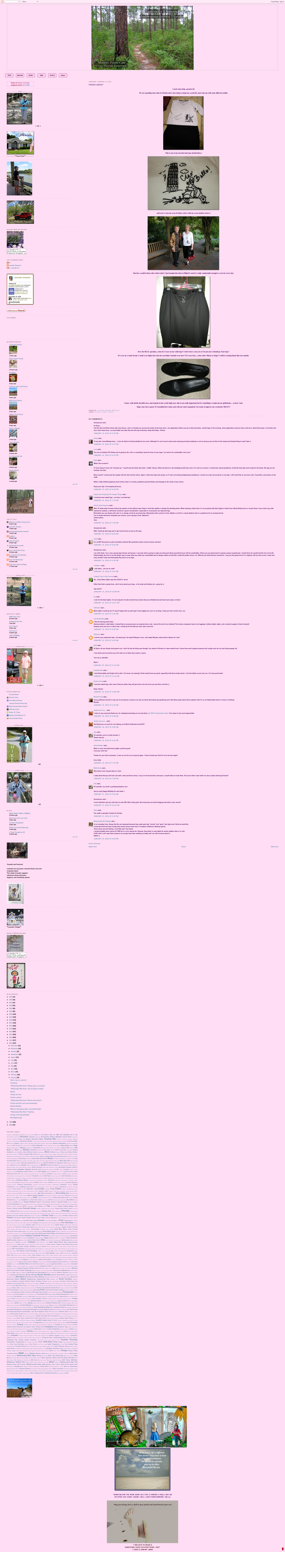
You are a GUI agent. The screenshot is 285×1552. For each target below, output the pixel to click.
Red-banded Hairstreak (71, 1307)
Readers (17, 1305)
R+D (8, 263)
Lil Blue (44, 1261)
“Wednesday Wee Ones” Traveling (22, 1112)
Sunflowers (73, 1335)
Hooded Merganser (30, 1244)
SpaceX (62, 1329)
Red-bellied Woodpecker (14, 1309)
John (61, 1253)
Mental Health (73, 1270)
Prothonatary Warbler (17, 1300)
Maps (54, 1268)
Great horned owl (19, 1231)
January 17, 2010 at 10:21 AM (106, 805)
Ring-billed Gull (59, 1314)
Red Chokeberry (15, 1307)
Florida (104, 412)
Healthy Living (16, 1240)
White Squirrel (37, 1357)
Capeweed (33, 1173)
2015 (11, 1029)
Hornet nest (43, 1244)
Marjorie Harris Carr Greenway (40, 1270)
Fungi (66, 1220)
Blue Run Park (65, 1161)
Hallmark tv (74, 1233)
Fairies (40, 1206)
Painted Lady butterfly (43, 1287)
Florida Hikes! (14, 694)
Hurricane (48, 1248)
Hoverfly (9, 1248)
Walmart (27, 1353)
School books (29, 1322)
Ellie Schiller (61, 1204)
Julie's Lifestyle (14, 428)
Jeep (47, 1253)
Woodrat (26, 1366)
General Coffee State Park (25, 1222)
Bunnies (9, 1169)
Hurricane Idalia (11, 1251)
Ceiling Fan (74, 1176)
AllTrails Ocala (14, 709)
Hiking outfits (73, 1240)
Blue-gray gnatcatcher (28, 1163)
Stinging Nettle (45, 1333)
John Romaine (68, 1253)
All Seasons (45, 1137)
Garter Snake (10, 1222)
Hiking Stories (11, 1242)
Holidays (32, 1242)
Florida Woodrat (58, 1215)
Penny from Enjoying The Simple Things (108, 494)
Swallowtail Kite (12, 1340)
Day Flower (34, 1193)
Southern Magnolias (53, 1329)
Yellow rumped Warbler (17, 1370)
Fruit (57, 1220)
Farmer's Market (12, 1208)
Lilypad (54, 1261)
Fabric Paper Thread (16, 359)
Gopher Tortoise (67, 1227)
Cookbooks (10, 1186)
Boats (8, 1165)
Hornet (37, 1244)
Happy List (48, 1238)
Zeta (58, 1373)
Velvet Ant (19, 1350)
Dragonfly (24, 1199)
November (14, 1048)
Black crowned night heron (28, 1154)
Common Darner (11, 1184)
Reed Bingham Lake (27, 1311)
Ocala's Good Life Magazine (32, 1283)
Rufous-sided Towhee (67, 1318)
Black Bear (10, 1154)
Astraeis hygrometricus (49, 1145)
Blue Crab (65, 1158)
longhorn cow (16, 1266)
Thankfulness (11, 1342)
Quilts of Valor (23, 1303)
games (70, 1220)
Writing (27, 1368)
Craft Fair (29, 1189)
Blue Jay (21, 1160)
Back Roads (65, 1145)
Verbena (24, 1350)
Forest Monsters (51, 1217)
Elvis (67, 1204)
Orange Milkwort (58, 1285)
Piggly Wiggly (52, 1294)
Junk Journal (36, 1255)
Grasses (28, 1229)
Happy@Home (14, 470)
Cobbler (41, 1182)
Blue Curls (71, 1158)
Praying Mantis (52, 1298)
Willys (27, 1362)
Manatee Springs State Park (32, 1268)
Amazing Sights (37, 1139)
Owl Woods (22, 1287)
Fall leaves (54, 1206)
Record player (36, 1305)
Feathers (43, 1208)
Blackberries (62, 1156)
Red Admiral (55, 1305)
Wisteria (57, 1362)
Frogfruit (49, 1220)
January (14, 1077)
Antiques (21, 1143)
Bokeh (29, 1165)
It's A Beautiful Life (15, 456)
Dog (14, 1197)
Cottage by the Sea (15, 621)
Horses (15, 1246)
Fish (17, 1211)
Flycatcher (17, 1217)
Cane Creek (59, 1171)
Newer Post (93, 847)
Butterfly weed (36, 1169)
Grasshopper (35, 1229)
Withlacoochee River (34, 1364)
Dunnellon (70, 1200)
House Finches (67, 1246)
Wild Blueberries (19, 1360)
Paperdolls (36, 1290)
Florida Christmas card (26, 1213)
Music (17, 1279)
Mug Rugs (53, 1277)
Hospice (20, 1246)
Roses (19, 1318)
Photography (68, 1292)
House (44, 1246)
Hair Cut (68, 1233)
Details (25, 1195)
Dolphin (40, 1197)
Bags (75, 1145)
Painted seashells (64, 1287)
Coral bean (30, 1186)
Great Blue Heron (60, 1229)
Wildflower (74, 1360)
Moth (58, 1274)
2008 (11, 1125)
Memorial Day (57, 1270)
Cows (14, 1189)
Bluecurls (74, 1163)
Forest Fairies (41, 1217)
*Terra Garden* (14, 442)
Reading (23, 1305)
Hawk (68, 1238)
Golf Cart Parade (20, 1227)
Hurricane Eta (65, 1248)
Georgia (35, 1222)
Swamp (21, 1340)
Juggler (29, 1255)
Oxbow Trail (29, 1287)
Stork (52, 1333)
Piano (75, 1292)
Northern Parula (65, 1281)
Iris (40, 1253)
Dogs (17, 1197)
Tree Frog (61, 1344)
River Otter (18, 1316)
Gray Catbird (50, 1229)
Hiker (52, 1240)
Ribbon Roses (42, 1314)
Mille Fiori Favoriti (15, 400)
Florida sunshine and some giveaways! (23, 1103)
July (12, 1060)
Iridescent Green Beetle (32, 1253)
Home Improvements (70, 1242)
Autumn (58, 1145)
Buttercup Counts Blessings (18, 827)
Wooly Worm (44, 1366)
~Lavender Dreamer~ (14, 265)
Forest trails (69, 1217)
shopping (49, 1327)
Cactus (57, 1169)
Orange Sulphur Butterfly (70, 1285)
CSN (28, 1191)
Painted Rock (55, 1287)
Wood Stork (73, 1364)
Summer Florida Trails (34, 1335)
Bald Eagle (36, 1147)
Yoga (24, 1373)
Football (28, 1217)
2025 (11, 1000)
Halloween (9, 1235)
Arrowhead (10, 1145)
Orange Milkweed (49, 1285)
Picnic (25, 1294)
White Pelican (29, 1357)
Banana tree (53, 1147)
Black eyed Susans (42, 1154)
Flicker (53, 1211)
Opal (37, 1285)
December (14, 1046)
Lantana (53, 1259)
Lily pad (49, 1261)
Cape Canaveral (25, 1173)
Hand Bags (73, 1235)
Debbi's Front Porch (16, 414)
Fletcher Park (46, 1211)
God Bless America (41, 1225)
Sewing (20, 1324)
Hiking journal (65, 1240)
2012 (11, 1037)
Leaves (16, 1261)
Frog (46, 1220)
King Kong (64, 1257)
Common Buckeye (71, 1182)
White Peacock (21, 1357)
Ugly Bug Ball (34, 1348)
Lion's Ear (15, 1264)
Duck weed (45, 1199)
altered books (67, 1137)
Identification (62, 1251)
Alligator (52, 1137)
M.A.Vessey (61, 1266)
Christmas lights (72, 1180)
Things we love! (15, 1094)
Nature (23, 1279)
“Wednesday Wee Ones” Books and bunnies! (25, 1100)
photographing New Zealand (19, 531)
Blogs (50, 1158)
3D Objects (45, 1134)
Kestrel (32, 1257)
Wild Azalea (10, 1360)
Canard (49, 1171)
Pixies (68, 1296)
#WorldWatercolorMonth (18, 1134)
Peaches (70, 1290)
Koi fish (30, 1259)
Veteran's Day (40, 1350)
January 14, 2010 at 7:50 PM (106, 523)
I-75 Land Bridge (45, 1251)
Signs (66, 1327)
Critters (58, 1189)
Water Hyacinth (50, 1353)
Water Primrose (65, 1353)
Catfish (41, 1176)
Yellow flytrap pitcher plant (44, 1368)
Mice (14, 1272)
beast (21, 1150)
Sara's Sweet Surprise (101, 505)
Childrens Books (22, 1180)
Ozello (34, 1287)
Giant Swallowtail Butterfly (53, 1222)
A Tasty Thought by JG (17, 832)
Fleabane (39, 1211)
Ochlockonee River (50, 1283)
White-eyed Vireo (58, 1357)
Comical (63, 1182)
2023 (11, 1005)
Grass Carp (21, 1229)
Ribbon (36, 1314)
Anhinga (16, 1143)
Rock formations (53, 1316)
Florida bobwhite (14, 1213)
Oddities (75, 1283)
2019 (11, 1017)
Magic (75, 1266)
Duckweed (55, 1199)
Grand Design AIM (12, 1229)
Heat (25, 1240)
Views (54, 1350)
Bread (66, 1165)
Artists (33, 1145)
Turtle (8, 1348)
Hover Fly (74, 1246)
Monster (59, 1272)
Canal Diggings (42, 1171)
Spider (71, 1329)
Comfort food (56, 1182)
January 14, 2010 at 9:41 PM (106, 571)
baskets (72, 1147)
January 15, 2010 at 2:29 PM (106, 705)
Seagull (68, 1322)
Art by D (18, 1145)
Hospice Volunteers (30, 1246)
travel (49, 1344)
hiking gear (58, 1240)
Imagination (70, 1251)
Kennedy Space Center (24, 1257)
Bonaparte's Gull (36, 1165)
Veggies (14, 1350)
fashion (98, 412)
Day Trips (41, 1193)
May (12, 1066)
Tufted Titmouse (59, 1346)
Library (35, 1262)
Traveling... (14, 1083)
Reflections (55, 1311)
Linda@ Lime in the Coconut (104, 576)
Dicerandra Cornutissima (57, 1195)
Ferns (8, 1211)
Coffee (45, 1182)
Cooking (22, 1187)
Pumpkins (38, 1300)
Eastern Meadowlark (13, 1204)
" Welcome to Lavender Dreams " (142, 8)
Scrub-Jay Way (61, 1322)
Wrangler (9, 1368)
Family (60, 1206)
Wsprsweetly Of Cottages (102, 821)
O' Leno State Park (18, 1283)
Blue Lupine (33, 1160)
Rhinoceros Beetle (29, 1314)
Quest (69, 1300)
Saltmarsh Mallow (30, 1320)
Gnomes (28, 1225)
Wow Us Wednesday (70, 1366)
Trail (39, 1344)
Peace (66, 1290)
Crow (20, 1191)
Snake (31, 1329)
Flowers (10, 1218)
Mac (66, 1266)
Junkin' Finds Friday (47, 1255)
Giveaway (69, 1223)
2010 (11, 1043)
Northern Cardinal (18, 1281)
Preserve (69, 1298)
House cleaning (51, 1246)
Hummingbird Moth (29, 1248)
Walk (21, 1353)
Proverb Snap (27, 1300)
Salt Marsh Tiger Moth (19, 1320)
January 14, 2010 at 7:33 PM (106, 500)
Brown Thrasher (37, 1167)
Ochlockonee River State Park (64, 1283)
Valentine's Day (58, 1348)
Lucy (95, 449)
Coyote (18, 1189)
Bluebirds (69, 1163)
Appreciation (49, 1143)
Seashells (74, 1322)
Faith (44, 1206)
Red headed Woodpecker (27, 1307)
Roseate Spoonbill (72, 1316)
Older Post (274, 847)
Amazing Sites (50, 1139)
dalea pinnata (69, 1191)
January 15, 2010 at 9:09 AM (106, 640)
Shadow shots (28, 1324)
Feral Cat (74, 1208)
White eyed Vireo (68, 1355)
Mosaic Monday (31, 1275)
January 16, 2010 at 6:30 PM (106, 740)
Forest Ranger (62, 1217)
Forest (34, 1217)
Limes (68, 1261)
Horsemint (9, 1246)
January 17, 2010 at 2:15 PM (106, 816)
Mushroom (74, 1277)
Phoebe (45, 1292)
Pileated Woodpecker (63, 1294)
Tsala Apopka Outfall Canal (46, 1346)
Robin (45, 1316)
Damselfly (15, 1193)
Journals (24, 1255)
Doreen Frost (98, 681)
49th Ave (52, 1134)
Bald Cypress (29, 1147)
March (13, 1072)
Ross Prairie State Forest (38, 1318)
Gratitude (42, 1229)
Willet (23, 1362)
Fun (61, 1220)
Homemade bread (12, 1244)
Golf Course (30, 1227)
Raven (13, 1305)
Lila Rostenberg (99, 619)
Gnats (11, 1225)
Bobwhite (24, 1165)
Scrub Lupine (52, 1322)
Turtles (13, 1348)
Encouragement (73, 1204)
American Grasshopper (13, 1141)
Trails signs (43, 1344)
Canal (34, 1171)
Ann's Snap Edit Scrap (17, 550)
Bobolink (17, 1165)
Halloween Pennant (19, 1235)
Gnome (15, 1225)
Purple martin (54, 1300)
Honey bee (20, 1244)
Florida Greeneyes (45, 1213)
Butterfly (28, 1169)
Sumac (9, 1335)
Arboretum (62, 1143)
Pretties (74, 1298)
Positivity (22, 1298)
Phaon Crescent (26, 1292)
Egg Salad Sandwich (49, 1204)
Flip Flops (58, 1211)
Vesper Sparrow (31, 1350)
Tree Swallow (69, 1344)
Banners (59, 1147)
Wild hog (34, 1360)
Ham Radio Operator (54, 1235)
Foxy (21, 1220)
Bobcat (12, 1165)
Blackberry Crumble (71, 1156)
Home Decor (58, 1242)
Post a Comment (94, 843)
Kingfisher (70, 1257)
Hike (43, 1240)
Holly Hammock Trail (42, 1242)
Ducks (50, 1199)
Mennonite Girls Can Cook (18, 818)
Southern (44, 1329)
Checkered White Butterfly (45, 1178)
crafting (36, 1189)
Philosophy (35, 1292)
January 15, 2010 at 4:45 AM (106, 614)
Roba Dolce (32, 1316)
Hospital (39, 1246)
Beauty (12, 1091)
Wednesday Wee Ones (26, 1355)
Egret (56, 1204)
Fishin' (27, 1211)
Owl (18, 1287)
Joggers (57, 1253)
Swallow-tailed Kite (59, 1337)
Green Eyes (19, 1233)
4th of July (73, 1134)
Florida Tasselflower (36, 1215)
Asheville (39, 1145)
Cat (26, 1176)
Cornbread (69, 1186)
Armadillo (74, 1143)
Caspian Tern (21, 1176)
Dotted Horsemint (59, 1197)
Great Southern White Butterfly (33, 1231)
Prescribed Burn (61, 1298)
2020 (11, 1014)
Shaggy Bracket (36, 1324)
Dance (20, 1193)
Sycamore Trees (42, 1340)
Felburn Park (59, 1208)
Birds (47, 1152)
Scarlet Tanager (16, 1322)
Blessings (22, 1158)
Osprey (14, 1287)
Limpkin (9, 1264)
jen (95, 597)
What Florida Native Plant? (18, 706)
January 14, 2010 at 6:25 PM (106, 455)
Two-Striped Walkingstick (22, 1348)
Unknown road (42, 1348)
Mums (68, 1277)
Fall (48, 1206)
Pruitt (33, 1301)
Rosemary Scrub (11, 1318)
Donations (45, 1197)
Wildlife (18, 1362)
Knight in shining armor (15, 1259)
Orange (41, 1285)
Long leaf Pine (66, 1264)
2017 (11, 1023)
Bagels (72, 1145)
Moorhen (13, 1274)
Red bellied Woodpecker (67, 1305)
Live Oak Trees (34, 1264)
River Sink (26, 1316)
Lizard (42, 1264)
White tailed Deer (46, 1357)
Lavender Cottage (67, 1259)
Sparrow (67, 1329)
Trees (75, 1344)
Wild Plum (49, 1360)
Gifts (62, 1223)
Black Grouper (53, 1154)
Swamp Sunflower (30, 1340)
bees (48, 1150)
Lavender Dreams (15, 527)
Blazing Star (15, 1158)
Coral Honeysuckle (39, 1186)
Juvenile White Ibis (12, 1257)
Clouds (36, 1182)
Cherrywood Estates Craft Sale (61, 1178)
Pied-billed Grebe (42, 1294)
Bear (13, 1150)
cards (64, 1173)
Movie (37, 1277)
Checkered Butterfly (32, 1178)
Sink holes (72, 1327)
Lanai (40, 1259)
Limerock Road (62, 1261)
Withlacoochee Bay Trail (68, 1362)
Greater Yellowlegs (61, 1231)
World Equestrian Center (56, 1366)
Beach (9, 1150)
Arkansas (69, 1143)
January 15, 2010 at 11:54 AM (106, 676)
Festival (13, 1211)
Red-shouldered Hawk (46, 1309)
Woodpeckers (18, 1366)
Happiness (31, 1238)
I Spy (39, 1251)
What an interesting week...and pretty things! (25, 1109)
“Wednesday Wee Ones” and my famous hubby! (27, 1089)
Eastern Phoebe (24, 1204)
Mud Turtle (47, 1277)
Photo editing (52, 1292)
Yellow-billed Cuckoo (59, 1370)
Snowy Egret (38, 1329)
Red (50, 1305)
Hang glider (16, 1238)
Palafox (72, 1287)
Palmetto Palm (23, 1290)
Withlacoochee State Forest (51, 1364)
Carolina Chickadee (71, 1173)
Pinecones (25, 1296)
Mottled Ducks (73, 1274)
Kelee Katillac (98, 745)
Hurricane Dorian (56, 1248)
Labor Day (35, 1259)
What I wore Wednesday (55, 1355)
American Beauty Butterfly (69, 1139)
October (14, 1051)
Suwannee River (47, 1337)
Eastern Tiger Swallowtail (36, 1204)
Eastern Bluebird (30, 1202)
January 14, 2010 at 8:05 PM (106, 534)
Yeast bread (33, 1368)
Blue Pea (39, 1160)
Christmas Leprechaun (61, 1180)
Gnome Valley (21, 1225)
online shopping (31, 1285)
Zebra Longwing (35, 1373)
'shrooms (9, 1134)
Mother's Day (65, 1274)
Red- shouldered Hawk (57, 1307)
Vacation (49, 1348)
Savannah (70, 1320)
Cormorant (62, 1186)
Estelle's (12, 536)
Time (8, 1344)
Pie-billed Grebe (32, 1294)
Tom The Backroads (16, 560)
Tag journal (52, 1340)
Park (42, 1290)
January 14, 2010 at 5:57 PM (106, 444)
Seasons (9, 1324)
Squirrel (65, 1331)
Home (184, 847)
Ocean (42, 1283)
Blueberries (39, 1163)
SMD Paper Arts (14, 617)
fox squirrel (16, 1220)
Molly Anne (98, 768)
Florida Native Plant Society (59, 1213)
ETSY (25, 1206)
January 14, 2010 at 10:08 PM (106, 592)
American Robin (62, 1141)
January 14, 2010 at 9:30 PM (106, 560)
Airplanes (32, 1137)
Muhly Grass (59, 1277)
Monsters (66, 1272)
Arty (95, 732)
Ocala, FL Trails (14, 712)
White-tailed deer (69, 1357)
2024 (11, 1002)
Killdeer (44, 1257)
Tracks (35, 1344)
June (13, 1063)
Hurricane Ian (73, 1248)
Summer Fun (44, 1335)
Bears (17, 1150)
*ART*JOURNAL (14, 635)
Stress (67, 1333)
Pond (17, 1298)
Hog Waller (24, 1242)
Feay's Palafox (50, 1208)
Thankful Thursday (69, 1340)
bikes (25, 1152)
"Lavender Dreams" (15, 345)
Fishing (31, 1211)
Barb (95, 645)
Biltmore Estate (32, 1152)
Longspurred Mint (45, 1266)
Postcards (28, 1298)
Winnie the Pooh (43, 1362)
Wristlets (22, 1368)
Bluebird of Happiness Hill (57, 1163)
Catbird (29, 1176)
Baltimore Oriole (45, 1147)
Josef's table (17, 1255)
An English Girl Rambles (17, 555)
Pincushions (10, 1296)
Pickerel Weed (11, 1294)
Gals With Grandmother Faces (157, 713)
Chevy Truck (74, 1178)
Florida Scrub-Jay (24, 1215)
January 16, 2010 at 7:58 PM (106, 778)
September (15, 1054)
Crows (24, 1191)
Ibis (52, 1251)
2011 (11, 1040)
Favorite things (29, 1208)
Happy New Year (56, 1238)
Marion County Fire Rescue (63, 1268)
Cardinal (49, 1173)
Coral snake (48, 1186)
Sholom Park (40, 1327)
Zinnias (62, 1373)
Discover (68, 1195)
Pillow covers (73, 1294)
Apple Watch (37, 1143)
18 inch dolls (30, 1134)
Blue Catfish (59, 1158)
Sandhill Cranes (41, 1320)
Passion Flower (53, 1290)
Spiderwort (12, 1331)
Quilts (17, 1303)
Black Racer (60, 1154)
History (18, 1242)
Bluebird (45, 1163)
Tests (58, 1340)
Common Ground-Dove (24, 1184)
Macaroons (71, 1266)
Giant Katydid (42, 1222)
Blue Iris (16, 1160)
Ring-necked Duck (69, 1314)
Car (37, 1173)
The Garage (28, 1342)
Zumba (66, 1373)
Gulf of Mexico (60, 1233)
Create (52, 1189)
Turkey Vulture (73, 1346)
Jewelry (52, 1253)
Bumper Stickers (71, 1167)
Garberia (75, 1220)
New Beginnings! (16, 1118)
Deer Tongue (19, 1195)
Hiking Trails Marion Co (17, 715)
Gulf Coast (42, 1233)
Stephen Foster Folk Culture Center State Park (28, 1333)
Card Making (42, 1173)
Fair (36, 1206)
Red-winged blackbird (14, 1311)
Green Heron (27, 1233)
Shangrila (65, 1324)
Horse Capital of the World (60, 1244)
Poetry (13, 1298)
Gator (16, 1222)
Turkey (67, 1346)
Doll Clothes (23, 1197)
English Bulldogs (17, 1206)
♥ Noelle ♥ (97, 565)
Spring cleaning (37, 1331)
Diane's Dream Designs (35, 1195)
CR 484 (24, 1189)
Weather (9, 1355)
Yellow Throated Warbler (31, 1370)
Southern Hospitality (16, 823)
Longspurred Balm (34, 1266)
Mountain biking (11, 1277)
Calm (61, 1169)
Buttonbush (45, 1169)
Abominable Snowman (13, 1137)
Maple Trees (48, 1268)
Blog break (29, 1158)
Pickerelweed (19, 1294)
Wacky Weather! (15, 1106)
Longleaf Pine (24, 1266)
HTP (13, 1249)
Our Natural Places (15, 700)
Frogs (54, 1220)
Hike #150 (48, 1240)
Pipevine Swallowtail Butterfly (51, 1296)
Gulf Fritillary (51, 1233)
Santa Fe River (52, 1320)
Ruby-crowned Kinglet (53, 1318)
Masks (51, 1270)
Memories (66, 1270)
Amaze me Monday (24, 1139)
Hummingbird (19, 1248)
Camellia (66, 1169)
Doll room (29, 1197)
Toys (30, 1344)
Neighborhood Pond (43, 1279)
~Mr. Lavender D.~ (13, 268)
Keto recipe (39, 1257)
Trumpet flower (34, 1346)
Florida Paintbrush (72, 1213)
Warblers (38, 1353)
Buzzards (51, 1169)
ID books (56, 1251)
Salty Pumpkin (14, 541)
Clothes (31, 1182)
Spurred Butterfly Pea (57, 1331)
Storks (56, 1333)
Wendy (39, 1355)
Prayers (44, 1298)
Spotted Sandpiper (21, 1331)
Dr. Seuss (18, 1199)
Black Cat (16, 1154)
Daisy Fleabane (61, 1191)
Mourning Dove (30, 1277)
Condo (75, 1184)
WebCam (14, 1355)
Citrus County (10, 1182)
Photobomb (59, 1292)
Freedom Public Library (30, 1220)
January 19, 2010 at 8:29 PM (106, 839)
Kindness (49, 1257)
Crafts (41, 1189)
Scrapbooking (37, 1322)
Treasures (55, 1344)
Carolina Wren (10, 1176)
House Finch (59, 1246)
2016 (11, 1026)
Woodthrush (36, 1366)
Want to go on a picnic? (18, 1080)
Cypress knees (34, 1191)
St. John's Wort (73, 1331)
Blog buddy (35, 1158)
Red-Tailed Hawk (72, 1309)
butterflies (20, 1169)
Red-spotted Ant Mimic (60, 1309)
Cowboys (9, 1189)
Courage (75, 1186)
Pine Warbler (18, 1296)
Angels (11, 1143)
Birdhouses (41, 1152)
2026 (11, 997)
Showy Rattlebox (58, 1327)
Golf (13, 1227)
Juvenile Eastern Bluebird (70, 1255)
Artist (29, 1145)
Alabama (38, 1137)
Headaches (73, 1238)
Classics (17, 1182)
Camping (19, 1171)
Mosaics (54, 1274)
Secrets (14, 1324)
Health (9, 1240)
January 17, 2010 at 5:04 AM (106, 794)
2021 (11, 1011)
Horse (49, 1244)
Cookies (17, 1186)
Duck (29, 1199)
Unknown (97, 608)
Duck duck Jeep (36, 1199)
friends (111, 412)
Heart (22, 1240)
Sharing (70, 1324)
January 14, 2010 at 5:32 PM (106, 433)
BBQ (75, 1147)
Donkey (51, 1197)
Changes (24, 1178)
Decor (53, 1193)
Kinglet (75, 1257)
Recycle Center (44, 1305)
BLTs (54, 1158)
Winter (51, 1362)
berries (20, 1152)
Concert (70, 1184)
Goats (33, 1225)
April (13, 1069)
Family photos (68, 1206)
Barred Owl (65, 1147)
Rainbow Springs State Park (69, 1303)
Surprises (39, 1337)
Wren (17, 1368)
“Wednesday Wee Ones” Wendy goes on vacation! (27, 1086)
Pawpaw (61, 1290)
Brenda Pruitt (98, 697)
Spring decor (46, 1331)
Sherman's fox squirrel (23, 1327)
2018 (11, 1020)
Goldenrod (74, 1225)
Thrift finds (47, 1342)
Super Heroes (24, 1337)
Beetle (52, 1150)
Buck (44, 1167)
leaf (12, 1261)
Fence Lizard (68, 1208)
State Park (10, 1333)
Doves (71, 1197)
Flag (35, 1211)
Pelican (75, 1290)
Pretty (9, 1300)
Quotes (30, 1303)
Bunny (15, 1169)
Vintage (64, 1350)
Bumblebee (62, 1167)
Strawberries (61, 1333)
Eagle (16, 1202)
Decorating (60, 1193)
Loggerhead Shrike (56, 1264)
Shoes (34, 1327)
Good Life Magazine (55, 1227)
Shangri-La (58, 1324)
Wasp (43, 1353)
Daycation (48, 1193)
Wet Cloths (45, 1355)
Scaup (23, 1322)
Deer (67, 1193)
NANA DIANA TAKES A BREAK (19, 813)
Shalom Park (51, 1324)
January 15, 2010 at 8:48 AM (106, 629)
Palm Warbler (14, 1290)
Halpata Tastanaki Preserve (37, 1236)
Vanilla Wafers (67, 1348)
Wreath (14, 1368)
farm (75, 1206)
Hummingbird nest (40, 1248)
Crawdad (47, 1189)
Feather (39, 1208)
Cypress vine (52, 1191)
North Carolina (65, 1279)
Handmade (10, 1238)
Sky (24, 1329)
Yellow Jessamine (57, 1368)
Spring (30, 1331)
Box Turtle (61, 1165)
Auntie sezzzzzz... (100, 710)
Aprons (55, 1143)
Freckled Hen (98, 670)
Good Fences (46, 1227)
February (14, 1074)
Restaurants (14, 1314)
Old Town (9, 1285)
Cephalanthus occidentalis (14, 1178)
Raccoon (39, 1303)
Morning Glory (21, 1274)
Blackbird (9, 1158)
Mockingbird (42, 1272)
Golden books (59, 1225)
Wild (76, 1357)
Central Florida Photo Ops (18, 703)
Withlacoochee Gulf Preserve (16, 1364)
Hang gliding (24, 1238)
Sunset (9, 1337)
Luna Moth (54, 1266)
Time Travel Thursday (17, 1344)
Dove (67, 1197)
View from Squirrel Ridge (18, 564)
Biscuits (58, 1152)
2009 (11, 1122)
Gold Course (50, 1225)
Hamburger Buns (65, 1235)
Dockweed (9, 1197)
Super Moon (32, 1337)
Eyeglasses (30, 1206)
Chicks (14, 1180)
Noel (57, 1279)
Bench (15, 1152)
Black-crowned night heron (48, 1156)
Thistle (40, 1342)
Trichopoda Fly (11, 1346)
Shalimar (44, 1324)
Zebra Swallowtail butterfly (48, 1373)
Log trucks (47, 1264)
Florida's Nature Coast (70, 1215)
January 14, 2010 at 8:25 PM (106, 545)
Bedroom (40, 1150)
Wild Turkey (66, 1360)
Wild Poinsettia (57, 1360)
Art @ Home (13, 626)
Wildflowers (11, 1362)
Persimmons (16, 1292)
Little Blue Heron (24, 1264)
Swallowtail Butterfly (71, 1337)
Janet (95, 539)
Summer (14, 1335)
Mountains (20, 1277)
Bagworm (9, 1147)
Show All (75, 484)
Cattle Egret (47, 1176)
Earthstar (20, 1202)
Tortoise (26, 1344)
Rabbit (35, 1303)
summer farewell (23, 1335)
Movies (41, 1277)
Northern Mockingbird (54, 1281)
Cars (16, 1176)
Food (23, 1218)
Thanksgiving (20, 1342)
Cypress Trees (43, 1191)
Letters (30, 1261)
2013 (11, 1034)
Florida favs (36, 1213)
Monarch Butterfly (51, 1272)
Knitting (24, 1259)
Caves (52, 1176)
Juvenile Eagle (58, 1255)
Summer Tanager (54, 1335)
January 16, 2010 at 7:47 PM (106, 763)
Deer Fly (72, 1193)
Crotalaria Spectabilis (13, 1191)
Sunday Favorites (65, 1335)
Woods (31, 1366)
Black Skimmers (69, 1154)
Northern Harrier (41, 1281)
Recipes (29, 1305)
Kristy (96, 438)
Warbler (32, 1353)
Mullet (65, 1277)
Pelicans (9, 1292)
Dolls (35, 1197)
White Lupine (12, 1357)
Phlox (41, 1292)
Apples (43, 1143)
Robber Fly (39, 1316)
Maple (43, 1268)
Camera (71, 1169)
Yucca (28, 1373)
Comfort (50, 1182)
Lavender (59, 1259)
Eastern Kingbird (72, 1202)
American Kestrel (26, 1141)
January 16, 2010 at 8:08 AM (106, 716)
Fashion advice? (16, 1097)
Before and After (60, 1150)
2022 (11, 1008)
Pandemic (30, 1290)
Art (14, 1145)
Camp (75, 1169)
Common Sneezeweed (39, 1184)
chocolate (31, 1180)
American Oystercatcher (39, 1141)
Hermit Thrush (31, 1240)
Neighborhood (31, 1279)
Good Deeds (38, 1227)
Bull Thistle (55, 1167)
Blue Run (57, 1160)
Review (21, 1314)
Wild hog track (41, 1360)
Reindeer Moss (63, 1311)
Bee (45, 1150)
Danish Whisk (27, 1193)
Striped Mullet (73, 1333)
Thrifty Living (57, 1342)
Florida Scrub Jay (12, 1215)
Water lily (57, 1353)
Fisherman (22, 1211)
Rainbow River (56, 1303)
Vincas (59, 1350)
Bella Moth (70, 1150)
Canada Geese (28, 1171)
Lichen (40, 1261)
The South (35, 1342)
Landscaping (47, 1259)
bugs (50, 1167)
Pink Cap (31, 1296)
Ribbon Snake (51, 1314)
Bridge (70, 1165)
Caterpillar (35, 1176)
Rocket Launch (63, 1316)
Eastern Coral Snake (43, 1202)
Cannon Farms (68, 1171)
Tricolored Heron (20, 1346)
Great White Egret (49, 1231)
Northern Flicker (30, 1281)
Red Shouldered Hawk (42, 1307)
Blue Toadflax (17, 1163)
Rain (44, 1303)
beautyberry (34, 1150)
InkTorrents (13, 631)
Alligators (59, 1137)
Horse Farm (73, 1244)
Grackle (74, 1227)
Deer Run (12, 1195)
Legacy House (22, 1261)
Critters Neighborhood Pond (69, 1189)
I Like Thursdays (31, 1251)
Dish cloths (74, 1195)
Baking (22, 1148)
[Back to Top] (282, 1549)
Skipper (20, 1329)
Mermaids (9, 1272)
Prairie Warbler (37, 1298)
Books (44, 1165)
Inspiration (23, 1253)
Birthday (52, 1152)
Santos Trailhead (62, 1320)
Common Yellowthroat (53, 1184)
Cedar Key (58, 1176)
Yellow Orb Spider (69, 1368)
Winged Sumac (34, 1362)
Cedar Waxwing (66, 1176)
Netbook (52, 1279)
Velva (95, 810)
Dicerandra (47, 1195)
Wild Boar (27, 1360)
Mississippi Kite (32, 1272)
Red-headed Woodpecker (31, 1309)
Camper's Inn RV (11, 1171)
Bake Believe (16, 1147)
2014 (11, 1031)
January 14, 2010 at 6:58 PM (106, 489)
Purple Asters (46, 1300)
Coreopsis (55, 1186)
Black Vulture (22, 1156)
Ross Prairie (25, 1318)
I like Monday (20, 1251)
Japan (43, 1253)
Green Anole (70, 1231)
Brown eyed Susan (17, 1167)
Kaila (95, 460)
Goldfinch (9, 1227)
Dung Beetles (62, 1199)
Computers (63, 1184)
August (13, 1057)
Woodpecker (10, 1366)
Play (72, 1296)
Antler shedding (29, 1143)
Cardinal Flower (57, 1173)
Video (51, 1350)
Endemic (9, 1206)
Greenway (35, 1233)
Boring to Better (52, 1165)
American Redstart (52, 1141)
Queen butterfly (63, 1300)
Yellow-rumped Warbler (16, 1373)
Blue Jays (27, 1160)
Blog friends (43, 1158)
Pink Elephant (38, 1296)
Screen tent (45, 1322)
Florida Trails (13, 697)
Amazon (59, 1139)
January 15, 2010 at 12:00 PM (106, 692)
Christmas (51, 1180)
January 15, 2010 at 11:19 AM (106, 665)
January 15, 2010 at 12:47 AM (106, 603)
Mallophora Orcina (12, 1268)
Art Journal (24, 1145)
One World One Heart (19, 1285)
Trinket (28, 1346)
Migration (18, 1272)
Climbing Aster (25, 1182)
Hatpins (64, 1238)
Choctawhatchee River (41, 1180)
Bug (47, 1167)
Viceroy (46, 1350)
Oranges (9, 1287)
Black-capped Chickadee (33, 1156)
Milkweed (24, 1272)
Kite (8, 1259)
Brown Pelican (27, 1167)
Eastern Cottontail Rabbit (59, 1202)
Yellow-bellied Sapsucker (46, 1370)
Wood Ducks (65, 1364)
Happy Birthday (39, 1238)
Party (46, 1290)
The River (12, 372)
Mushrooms (10, 1279)
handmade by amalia (16, 545)
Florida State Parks (15, 718)
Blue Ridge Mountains (48, 1160)
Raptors (9, 1305)
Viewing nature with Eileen (18, 386)
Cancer (53, 1171)
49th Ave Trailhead (62, 1135)
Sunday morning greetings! (19, 1115)
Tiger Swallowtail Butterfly (70, 1342)
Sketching (15, 1329)
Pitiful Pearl (63, 1296)
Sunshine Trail (16, 1337)
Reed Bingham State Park (43, 1311)
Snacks (27, 1329)
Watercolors (73, 1353)
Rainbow (48, 1303)
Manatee (20, 1268)
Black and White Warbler (69, 1152)
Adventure (23, 1137)
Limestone (74, 1261)
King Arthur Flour (56, 1257)
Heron (39, 1240)
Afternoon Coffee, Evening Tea (19, 522)
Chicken (9, 1180)
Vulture (15, 1353)
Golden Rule (67, 1225)
